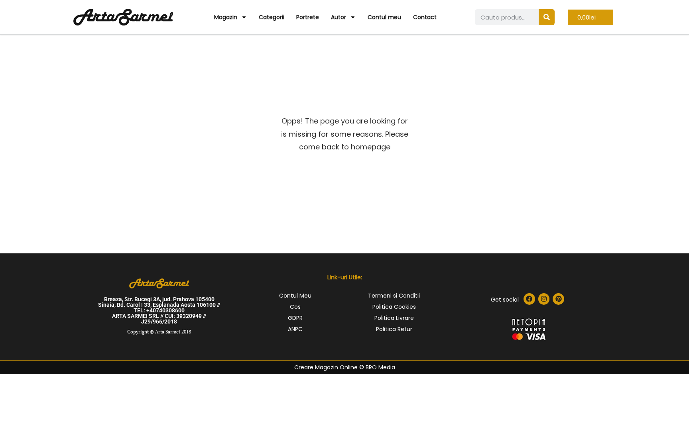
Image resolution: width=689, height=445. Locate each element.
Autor (338, 17)
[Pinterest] (558, 299)
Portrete (307, 17)
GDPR (295, 318)
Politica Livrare (394, 318)
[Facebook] (529, 299)
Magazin (225, 17)
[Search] (547, 17)
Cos (295, 307)
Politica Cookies (394, 307)
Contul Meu (295, 296)
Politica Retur (394, 329)
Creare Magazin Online (326, 367)
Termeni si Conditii (394, 296)
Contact (425, 17)
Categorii (271, 17)
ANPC (295, 329)
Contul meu (384, 17)
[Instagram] (544, 299)
